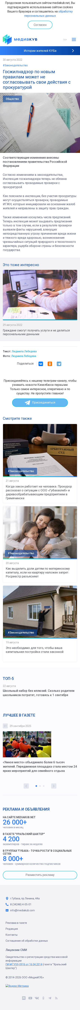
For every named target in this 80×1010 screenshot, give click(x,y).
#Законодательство (15, 65)
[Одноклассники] (50, 364)
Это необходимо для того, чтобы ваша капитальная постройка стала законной (34, 650)
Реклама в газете (16, 922)
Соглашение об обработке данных (27, 940)
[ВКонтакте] (41, 364)
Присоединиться (43, 402)
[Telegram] (59, 364)
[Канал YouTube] (30, 999)
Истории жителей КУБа (40, 51)
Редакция (12, 928)
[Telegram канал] (50, 999)
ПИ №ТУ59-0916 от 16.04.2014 (24, 964)
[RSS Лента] (56, 999)
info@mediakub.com (22, 910)
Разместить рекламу (40, 875)
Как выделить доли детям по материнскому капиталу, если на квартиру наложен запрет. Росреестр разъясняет (38, 572)
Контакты (11, 934)
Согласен (40, 25)
